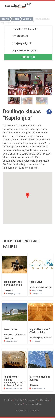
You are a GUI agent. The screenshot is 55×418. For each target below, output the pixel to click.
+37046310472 (20, 36)
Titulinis (5, 18)
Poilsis (18, 400)
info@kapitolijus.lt (21, 43)
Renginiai (8, 400)
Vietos (16, 18)
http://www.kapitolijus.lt (24, 50)
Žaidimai (27, 18)
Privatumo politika (33, 403)
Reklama (18, 403)
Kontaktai (44, 400)
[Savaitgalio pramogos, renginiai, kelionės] (18, 5)
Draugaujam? (31, 400)
